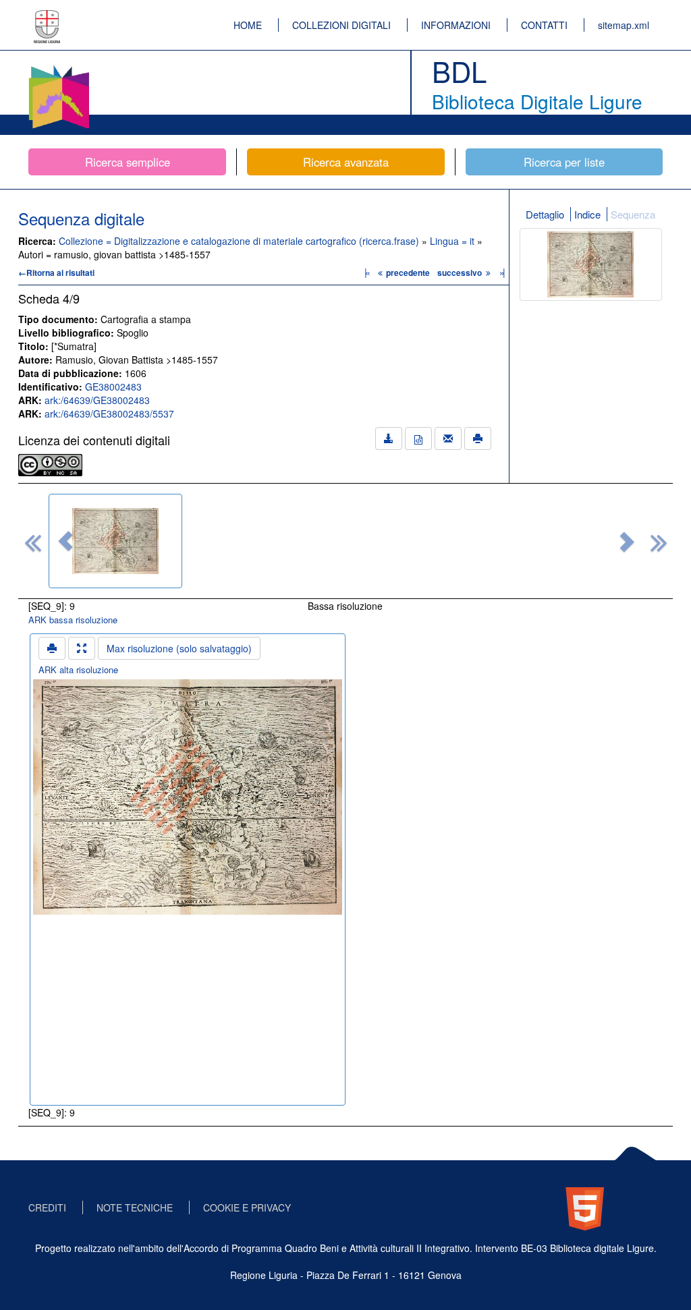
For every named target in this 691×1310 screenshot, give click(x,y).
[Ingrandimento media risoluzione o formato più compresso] (81, 648)
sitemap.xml (623, 25)
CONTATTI (544, 25)
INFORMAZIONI (456, 25)
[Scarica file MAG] (418, 438)
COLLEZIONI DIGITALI (341, 25)
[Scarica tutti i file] (388, 438)
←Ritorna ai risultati (56, 272)
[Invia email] (448, 438)
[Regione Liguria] (47, 17)
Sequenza (633, 214)
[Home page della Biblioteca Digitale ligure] (58, 67)
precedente (408, 272)
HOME (247, 25)
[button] (65, 541)
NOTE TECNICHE (134, 1207)
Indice (587, 214)
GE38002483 (113, 386)
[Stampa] (477, 438)
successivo (460, 272)
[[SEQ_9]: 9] (115, 541)
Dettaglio (545, 214)
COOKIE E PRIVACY (247, 1207)
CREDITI (47, 1207)
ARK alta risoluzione (78, 669)
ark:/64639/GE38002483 (97, 400)
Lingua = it (453, 241)
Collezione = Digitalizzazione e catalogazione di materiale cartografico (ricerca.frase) (240, 241)
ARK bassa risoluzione (72, 619)
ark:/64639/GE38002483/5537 (109, 413)
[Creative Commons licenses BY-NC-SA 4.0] (50, 463)
